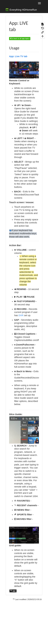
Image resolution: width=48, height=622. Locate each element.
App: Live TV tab (18, 56)
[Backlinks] (42, 32)
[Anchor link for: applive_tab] (18, 28)
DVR (21, 315)
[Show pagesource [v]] (42, 24)
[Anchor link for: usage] (21, 48)
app (13, 591)
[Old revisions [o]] (42, 28)
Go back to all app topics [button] (20, 38)
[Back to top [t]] (42, 36)
